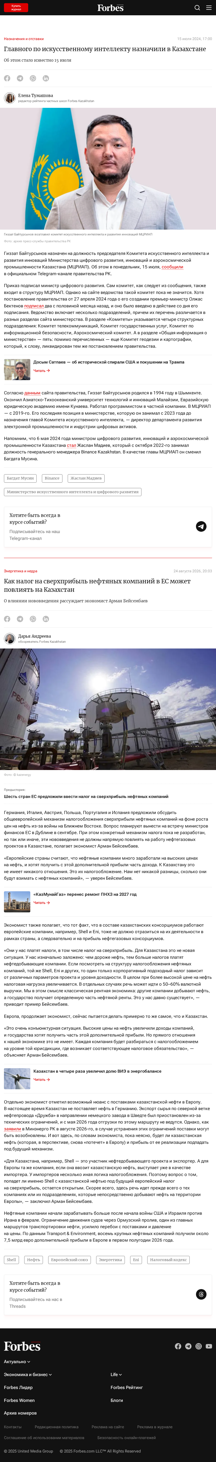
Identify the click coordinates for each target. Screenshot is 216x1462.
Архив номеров (20, 1413)
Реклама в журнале (155, 1427)
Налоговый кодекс (168, 1259)
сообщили (172, 266)
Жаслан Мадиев (86, 478)
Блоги (117, 1400)
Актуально (15, 1361)
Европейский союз (69, 1259)
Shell (11, 1259)
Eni (136, 1259)
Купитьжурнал (16, 7)
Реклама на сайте (108, 1427)
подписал (34, 305)
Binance (52, 478)
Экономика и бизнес (26, 1374)
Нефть (33, 1259)
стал (71, 445)
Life (114, 1374)
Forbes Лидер (18, 1387)
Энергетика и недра (20, 571)
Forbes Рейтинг (127, 1387)
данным (32, 392)
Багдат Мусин (20, 478)
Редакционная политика (56, 1427)
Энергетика (110, 1259)
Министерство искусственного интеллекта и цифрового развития (73, 492)
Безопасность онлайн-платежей (126, 1437)
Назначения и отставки (24, 39)
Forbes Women (19, 1400)
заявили (12, 1128)
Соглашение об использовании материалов (44, 1437)
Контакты (13, 1427)
